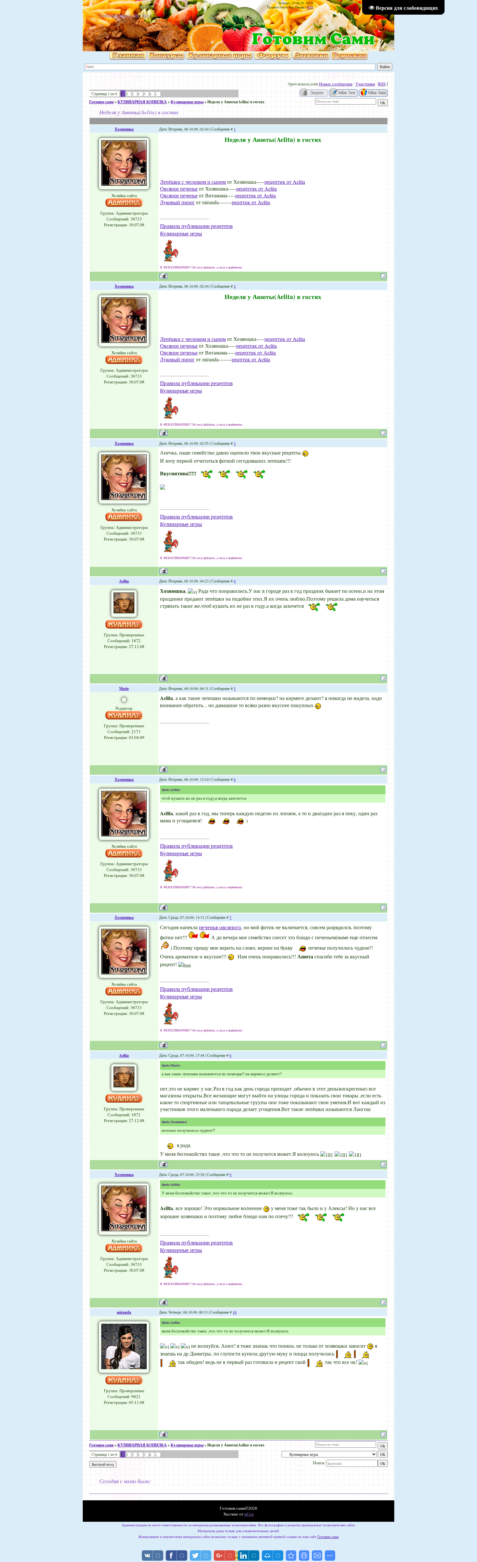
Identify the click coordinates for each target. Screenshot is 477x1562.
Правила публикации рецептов (196, 226)
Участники (365, 84)
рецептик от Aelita (284, 181)
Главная (106, 15)
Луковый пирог (177, 202)
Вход (146, 15)
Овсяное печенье (179, 188)
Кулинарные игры (187, 102)
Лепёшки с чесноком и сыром (193, 181)
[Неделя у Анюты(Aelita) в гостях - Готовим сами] (291, 1555)
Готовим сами (101, 102)
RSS (310, 7)
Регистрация (127, 15)
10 (235, 1312)
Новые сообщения (335, 84)
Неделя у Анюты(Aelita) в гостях (235, 102)
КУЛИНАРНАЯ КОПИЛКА (142, 102)
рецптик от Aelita (251, 202)
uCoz (249, 1514)
